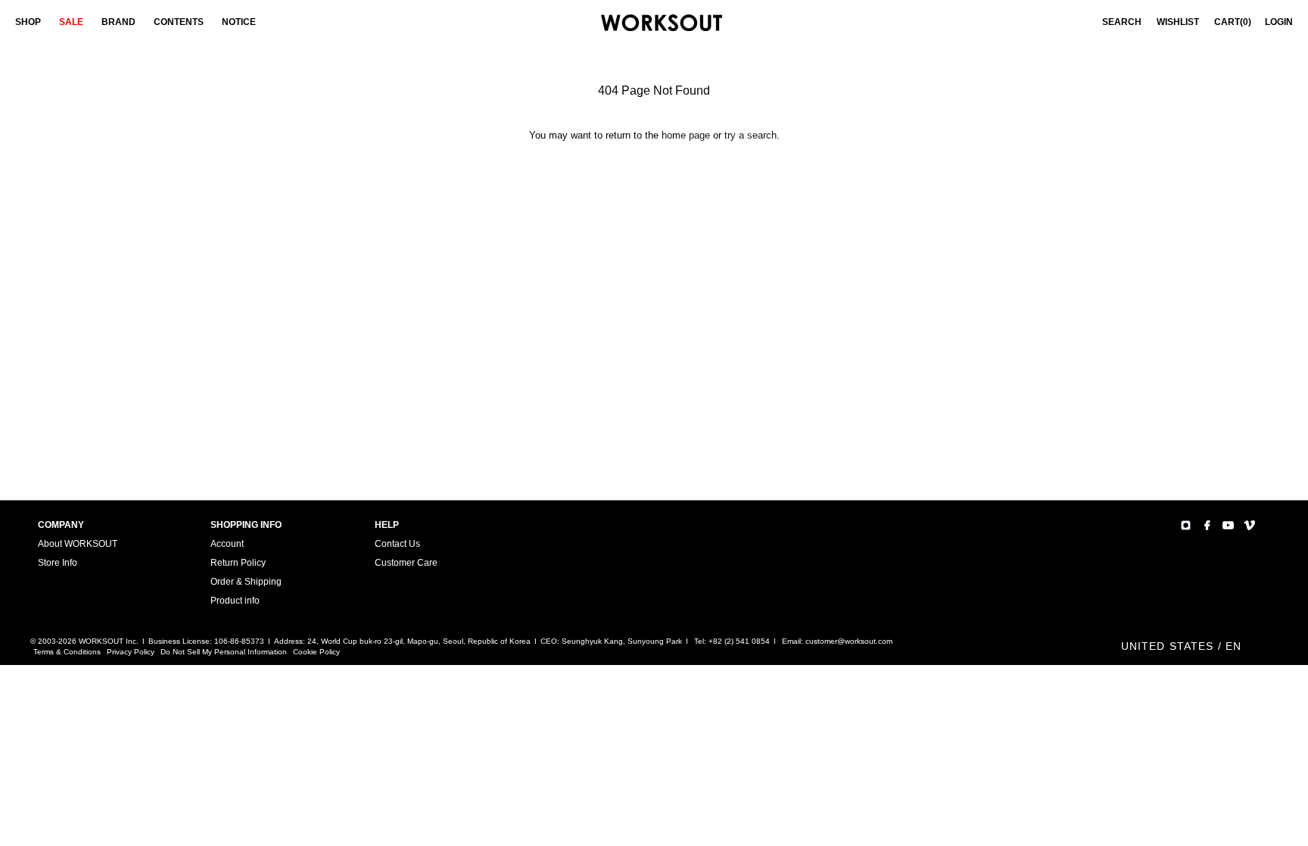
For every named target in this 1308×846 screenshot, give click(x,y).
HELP (387, 525)
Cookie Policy (316, 652)
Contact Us (397, 544)
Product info (235, 600)
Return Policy (238, 562)
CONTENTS (179, 22)
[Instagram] (1185, 525)
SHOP (28, 22)
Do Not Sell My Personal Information (223, 652)
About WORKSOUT (77, 544)
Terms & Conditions (67, 652)
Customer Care (406, 562)
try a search (750, 135)
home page (686, 135)
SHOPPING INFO (246, 525)
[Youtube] (1228, 525)
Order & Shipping (246, 581)
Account (227, 544)
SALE (71, 22)
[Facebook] (1207, 525)
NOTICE (239, 22)
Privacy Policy (130, 652)
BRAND (118, 22)
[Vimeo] (1249, 525)
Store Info (57, 562)
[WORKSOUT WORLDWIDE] (661, 23)
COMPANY (61, 525)
